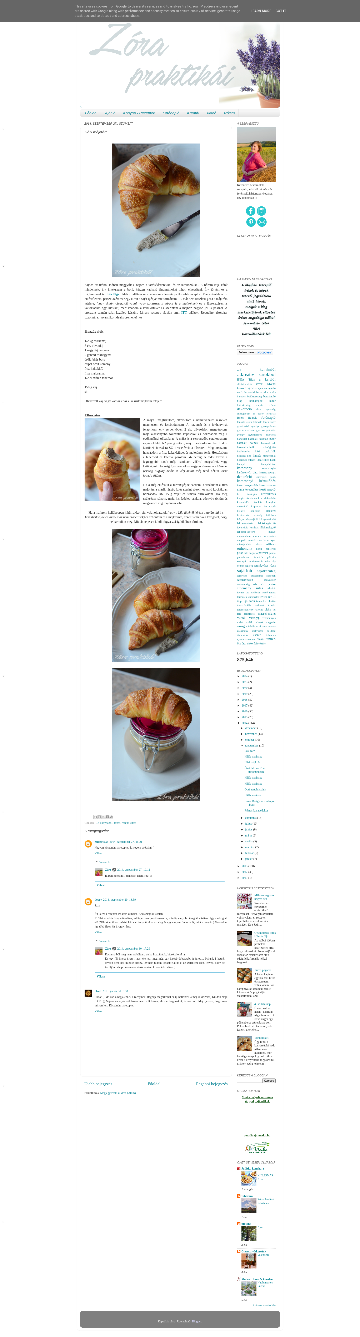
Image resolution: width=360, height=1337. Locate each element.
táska (268, 609)
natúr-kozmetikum (258, 540)
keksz (240, 485)
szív (255, 584)
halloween (271, 434)
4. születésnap (262, 1004)
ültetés (260, 639)
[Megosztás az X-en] (103, 817)
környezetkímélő (267, 519)
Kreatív (193, 113)
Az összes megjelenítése (264, 1305)
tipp (239, 601)
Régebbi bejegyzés (212, 1083)
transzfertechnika (266, 601)
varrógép (254, 617)
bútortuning (244, 405)
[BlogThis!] (99, 817)
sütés (133, 822)
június (249, 829)
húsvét (251, 459)
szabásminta (257, 575)
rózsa (273, 565)
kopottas (256, 506)
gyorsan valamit (246, 430)
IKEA (240, 379)
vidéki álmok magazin (261, 622)
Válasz (98, 853)
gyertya (255, 426)
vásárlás (250, 626)
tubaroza (247, 1196)
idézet (260, 459)
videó (240, 622)
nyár (273, 540)
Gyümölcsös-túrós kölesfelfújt (265, 934)
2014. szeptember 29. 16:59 (119, 899)
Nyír (260, 1227)
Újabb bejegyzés (98, 1083)
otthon (271, 544)
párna (272, 552)
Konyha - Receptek (139, 113)
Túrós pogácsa (262, 970)
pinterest (271, 548)
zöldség (271, 630)
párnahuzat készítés (250, 557)
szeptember (252, 745)
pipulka (246, 1223)
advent (259, 384)
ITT (184, 312)
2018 (245, 699)
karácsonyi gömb (266, 477)
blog (239, 400)
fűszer (273, 422)
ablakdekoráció (244, 384)
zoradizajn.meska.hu (257, 1135)
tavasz (240, 592)
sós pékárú (268, 584)
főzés (117, 822)
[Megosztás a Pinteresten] (111, 817)
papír (259, 548)
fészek (249, 422)
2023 (245, 682)
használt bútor (267, 438)
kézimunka (243, 515)
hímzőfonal (269, 455)
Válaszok (104, 862)
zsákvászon (257, 631)
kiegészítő (243, 498)
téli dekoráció (246, 613)
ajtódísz (252, 388)
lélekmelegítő (268, 527)
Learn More (261, 11)
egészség (271, 409)
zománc (272, 626)
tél (274, 609)
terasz (272, 592)
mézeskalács (270, 536)
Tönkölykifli (261, 1037)
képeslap (255, 510)
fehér (261, 413)
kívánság (258, 515)
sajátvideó (242, 575)
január (249, 858)
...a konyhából (103, 822)
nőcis (259, 544)
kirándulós (243, 502)
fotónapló (268, 417)
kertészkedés (268, 494)
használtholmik (246, 447)
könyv (240, 519)
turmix (272, 605)
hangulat (242, 438)
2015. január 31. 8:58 (115, 991)
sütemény (244, 588)
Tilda (252, 379)
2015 (245, 717)
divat (258, 409)
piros (240, 552)
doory (98, 899)
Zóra (108, 869)
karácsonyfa (269, 468)
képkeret (271, 510)
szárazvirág (243, 584)
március (250, 847)
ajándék (262, 388)
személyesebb (245, 579)
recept (125, 822)
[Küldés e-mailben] (95, 817)
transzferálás (244, 605)
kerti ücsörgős (247, 494)
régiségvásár (261, 565)
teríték (263, 596)
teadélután (255, 592)
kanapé (241, 464)
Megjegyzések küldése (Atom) (118, 1093)
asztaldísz (253, 392)
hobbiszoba (243, 451)
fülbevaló (257, 422)
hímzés (257, 455)
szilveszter (270, 579)
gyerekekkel (243, 426)
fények (241, 421)
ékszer (257, 635)
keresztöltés (251, 489)
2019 (245, 693)
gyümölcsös (255, 434)
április (249, 841)
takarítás (272, 588)
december (251, 728)
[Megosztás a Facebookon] (107, 817)
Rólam (229, 113)
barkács (241, 396)
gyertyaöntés (268, 426)
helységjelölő (269, 447)
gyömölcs (271, 430)
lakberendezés (245, 523)
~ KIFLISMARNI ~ (265, 1175)
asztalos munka (268, 392)
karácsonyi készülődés (256, 481)
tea (247, 592)
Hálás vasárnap (253, 756)
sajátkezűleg (266, 571)
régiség (249, 565)
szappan (271, 575)
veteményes (269, 617)
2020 (245, 687)
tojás (245, 601)
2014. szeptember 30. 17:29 (133, 948)
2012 (245, 872)
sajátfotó (245, 570)
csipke (260, 405)
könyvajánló (252, 519)
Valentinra (263, 1254)
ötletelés (271, 635)
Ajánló (110, 113)
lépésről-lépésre (246, 531)
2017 (245, 705)
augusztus (251, 817)
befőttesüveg (254, 396)
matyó (272, 531)
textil (272, 597)
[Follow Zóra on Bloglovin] (255, 354)
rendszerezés (256, 561)
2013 (245, 866)
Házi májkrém (253, 762)
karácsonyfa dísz (247, 472)
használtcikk (268, 442)
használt (253, 438)
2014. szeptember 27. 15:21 (126, 841)
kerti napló (267, 489)
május (249, 835)
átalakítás (242, 635)
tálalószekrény (245, 609)
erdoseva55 (101, 841)
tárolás (259, 609)
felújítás (271, 413)
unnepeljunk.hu (267, 613)
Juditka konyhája (252, 1168)
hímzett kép (244, 455)
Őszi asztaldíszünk (255, 789)
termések (242, 596)
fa (254, 413)
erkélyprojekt (243, 413)
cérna (273, 405)
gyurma (260, 430)
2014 (245, 723)
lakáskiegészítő (267, 523)
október (250, 739)
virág (241, 626)
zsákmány (242, 630)
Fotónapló (171, 113)
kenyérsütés (251, 485)
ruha (267, 561)
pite (246, 552)
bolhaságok (255, 400)
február (250, 853)
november (251, 733)
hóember (242, 459)
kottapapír (270, 506)
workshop (261, 626)
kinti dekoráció (267, 498)
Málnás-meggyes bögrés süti (264, 897)
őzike (262, 643)
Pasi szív (250, 750)
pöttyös (271, 557)
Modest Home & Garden (257, 1279)
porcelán (264, 552)
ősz (239, 643)
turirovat (259, 605)
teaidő (265, 592)
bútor (272, 400)
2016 (245, 711)
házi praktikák (265, 451)
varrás (241, 618)
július (248, 823)
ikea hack (270, 459)
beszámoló (269, 396)
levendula (242, 527)
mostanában (244, 536)
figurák (252, 417)
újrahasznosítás (246, 639)
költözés (271, 515)
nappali (241, 540)
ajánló (272, 388)
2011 (245, 877)
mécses (257, 536)
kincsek (253, 498)
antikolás (242, 392)
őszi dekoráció (250, 643)
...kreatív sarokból (256, 374)
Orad (98, 991)
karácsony (244, 468)
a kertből (267, 379)
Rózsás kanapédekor (256, 810)
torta (252, 601)
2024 (245, 676)
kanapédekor (268, 464)
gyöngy (241, 434)
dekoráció (244, 409)
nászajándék (244, 544)
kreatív (241, 510)
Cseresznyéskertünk (253, 1251)
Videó (211, 113)
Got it (280, 11)
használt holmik (247, 442)
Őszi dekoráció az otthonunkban (255, 769)
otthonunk (244, 549)
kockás (258, 502)
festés (240, 417)
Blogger (196, 1321)
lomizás (254, 527)
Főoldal (91, 113)
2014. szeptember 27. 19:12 (133, 869)
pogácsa (253, 552)
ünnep (271, 639)
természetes (253, 597)
